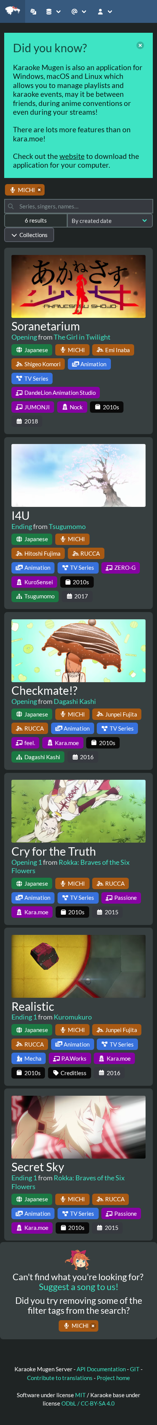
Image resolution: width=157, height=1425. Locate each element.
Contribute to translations (60, 1377)
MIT (81, 1394)
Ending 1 (24, 1017)
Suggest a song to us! (79, 1287)
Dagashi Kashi (75, 701)
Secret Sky (37, 1166)
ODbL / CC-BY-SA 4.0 (88, 1403)
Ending (21, 526)
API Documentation (101, 1369)
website (72, 156)
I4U (20, 515)
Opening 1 (26, 862)
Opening (24, 337)
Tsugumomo (67, 526)
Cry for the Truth (53, 851)
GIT (135, 1369)
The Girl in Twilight (82, 337)
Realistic (32, 1006)
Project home (113, 1377)
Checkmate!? (44, 690)
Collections (33, 234)
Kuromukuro (73, 1017)
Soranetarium (45, 326)
